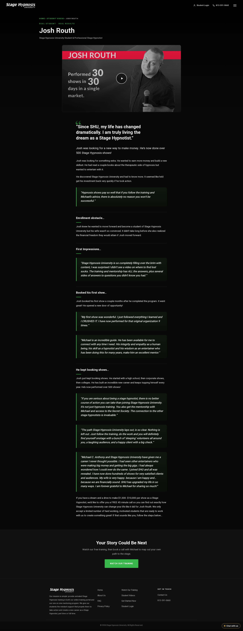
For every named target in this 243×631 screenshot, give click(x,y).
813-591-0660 (164, 600)
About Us (101, 595)
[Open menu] (234, 5)
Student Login (128, 606)
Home (42, 18)
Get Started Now (129, 601)
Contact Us (162, 595)
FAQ (99, 601)
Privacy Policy (103, 606)
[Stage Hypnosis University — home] (21, 5)
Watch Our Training (121, 563)
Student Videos (55, 18)
